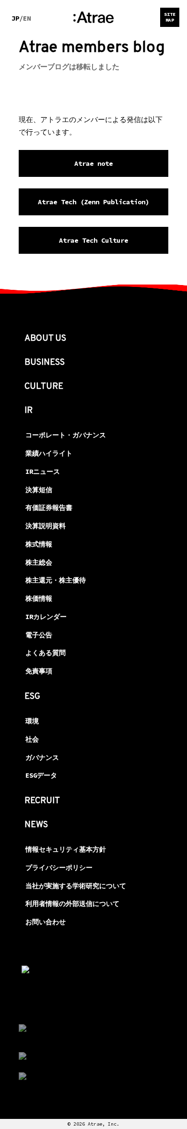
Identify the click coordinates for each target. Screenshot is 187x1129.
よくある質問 (45, 652)
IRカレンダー (46, 616)
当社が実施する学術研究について (75, 885)
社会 (32, 739)
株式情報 (38, 544)
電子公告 (38, 635)
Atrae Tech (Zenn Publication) (93, 202)
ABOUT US (45, 338)
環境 (32, 721)
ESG (32, 696)
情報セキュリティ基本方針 (65, 849)
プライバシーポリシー (59, 867)
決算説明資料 (45, 525)
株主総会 (38, 562)
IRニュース (42, 471)
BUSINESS (44, 362)
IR (28, 410)
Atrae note (93, 163)
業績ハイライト (48, 453)
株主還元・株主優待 (55, 580)
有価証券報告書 (48, 507)
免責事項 (38, 671)
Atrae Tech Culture (93, 240)
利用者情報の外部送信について (72, 903)
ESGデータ (41, 775)
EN (27, 18)
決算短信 (38, 489)
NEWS (36, 825)
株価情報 (38, 598)
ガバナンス (42, 757)
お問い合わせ (45, 922)
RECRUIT (42, 800)
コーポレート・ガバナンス (65, 435)
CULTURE (43, 386)
